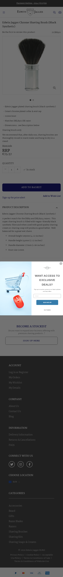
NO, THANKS (47, 310)
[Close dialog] (61, 263)
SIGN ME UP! (47, 302)
